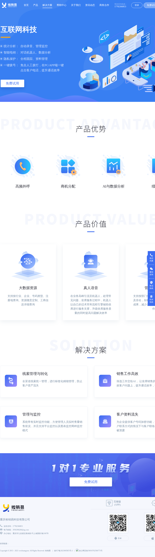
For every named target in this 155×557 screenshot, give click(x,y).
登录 (137, 5)
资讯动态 (90, 5)
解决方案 (47, 5)
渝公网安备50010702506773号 (90, 551)
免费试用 (12, 83)
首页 (26, 5)
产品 (35, 5)
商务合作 (104, 5)
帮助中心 (61, 5)
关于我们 (76, 5)
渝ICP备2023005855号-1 (63, 551)
